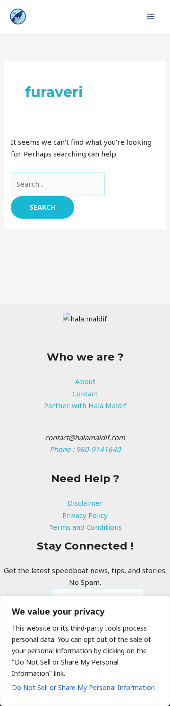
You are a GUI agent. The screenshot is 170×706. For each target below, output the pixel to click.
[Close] (160, 603)
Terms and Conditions (85, 527)
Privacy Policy (85, 515)
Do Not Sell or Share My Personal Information (83, 687)
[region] (85, 651)
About (85, 381)
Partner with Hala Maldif (85, 405)
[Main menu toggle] (151, 17)
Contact (85, 393)
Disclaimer (85, 503)
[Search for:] (58, 184)
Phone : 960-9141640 (85, 449)
